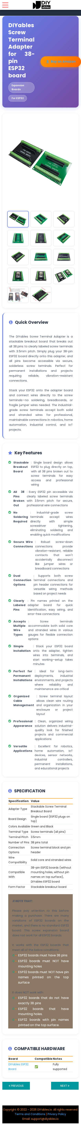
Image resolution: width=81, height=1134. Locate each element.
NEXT (64, 1086)
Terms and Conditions (30, 1114)
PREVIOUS (17, 1086)
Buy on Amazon (63, 61)
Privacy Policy (57, 1114)
